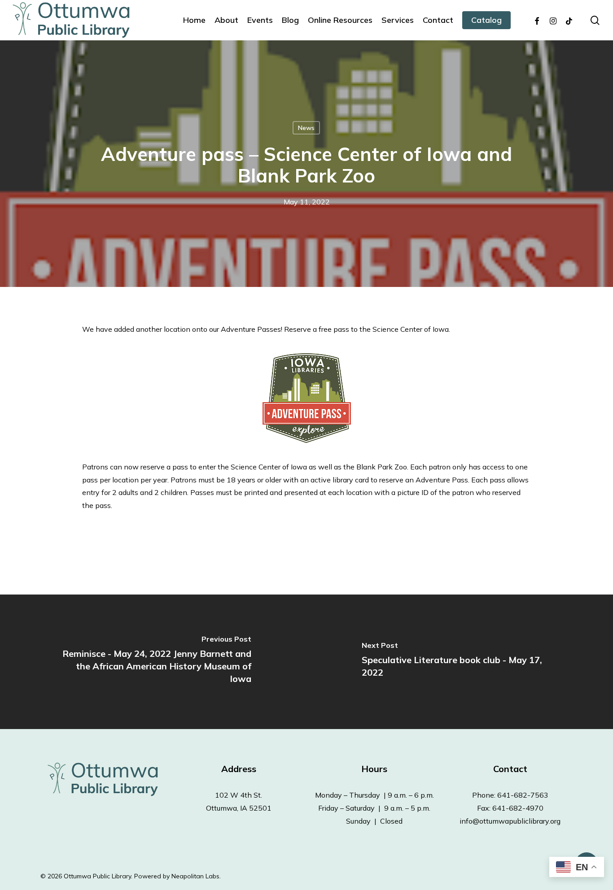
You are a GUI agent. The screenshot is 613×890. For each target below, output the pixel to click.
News (306, 128)
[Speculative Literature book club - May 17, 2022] (459, 662)
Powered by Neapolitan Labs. (177, 876)
